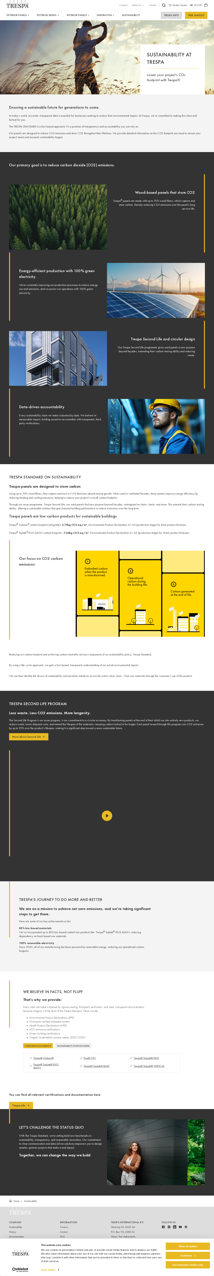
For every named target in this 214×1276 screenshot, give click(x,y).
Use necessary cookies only (188, 1264)
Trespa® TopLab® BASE (97, 1066)
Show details (48, 1269)
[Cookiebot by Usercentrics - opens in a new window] (20, 1270)
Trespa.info (171, 15)
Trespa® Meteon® (43, 1058)
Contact (64, 1231)
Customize (186, 1255)
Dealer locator (180, 5)
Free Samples (196, 15)
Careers (64, 1227)
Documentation (16, 1236)
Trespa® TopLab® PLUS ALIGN (46, 1066)
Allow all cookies (188, 1246)
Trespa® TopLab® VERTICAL (149, 1066)
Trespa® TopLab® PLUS (146, 1058)
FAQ (62, 1236)
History (12, 1231)
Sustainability (15, 1227)
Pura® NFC (90, 1058)
